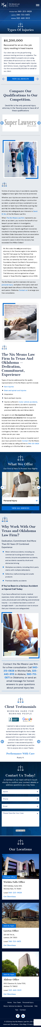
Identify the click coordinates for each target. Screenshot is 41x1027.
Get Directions (10, 925)
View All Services (20, 501)
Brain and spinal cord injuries (15, 383)
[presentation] (3, 71)
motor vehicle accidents (28, 394)
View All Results (20, 71)
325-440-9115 (23, 18)
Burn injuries (9, 379)
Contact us (23, 283)
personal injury (7, 277)
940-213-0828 (25, 11)
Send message (20, 859)
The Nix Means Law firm (15, 210)
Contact (25, 433)
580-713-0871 (23, 15)
